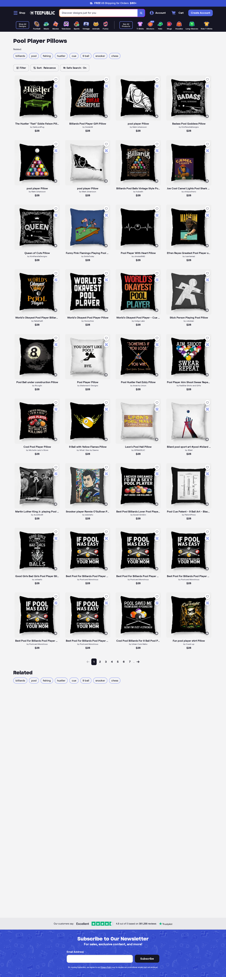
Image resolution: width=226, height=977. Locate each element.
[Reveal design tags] (55, 116)
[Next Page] (138, 661)
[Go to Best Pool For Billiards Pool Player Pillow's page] (138, 550)
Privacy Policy (106, 967)
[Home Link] (42, 13)
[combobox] (98, 13)
